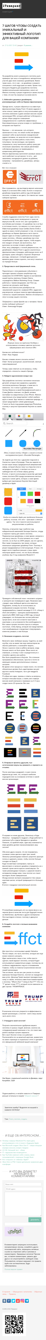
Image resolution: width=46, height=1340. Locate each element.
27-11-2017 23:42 (11, 45)
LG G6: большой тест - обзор (13, 1150)
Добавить (35, 1220)
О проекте (6, 1292)
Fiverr (11, 1119)
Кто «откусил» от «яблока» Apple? (15, 1160)
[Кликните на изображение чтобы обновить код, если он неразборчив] (14, 1231)
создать (24, 1119)
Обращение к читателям (22, 1292)
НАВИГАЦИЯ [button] (7, 12)
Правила (12, 1294)
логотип (17, 1119)
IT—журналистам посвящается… (15, 1152)
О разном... (28, 45)
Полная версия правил (13, 1269)
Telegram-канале (30, 1096)
